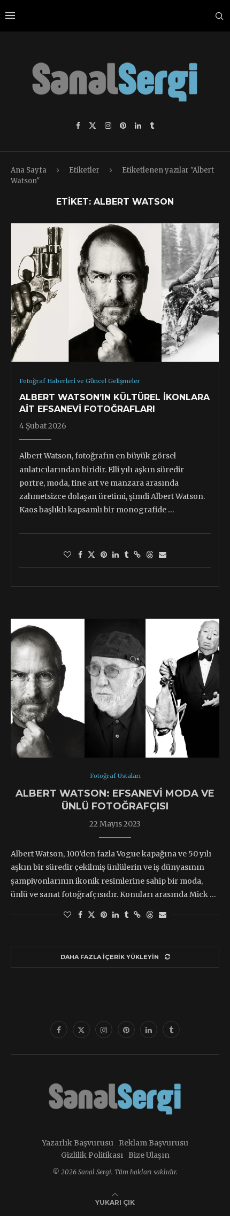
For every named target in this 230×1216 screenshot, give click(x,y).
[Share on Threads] (150, 554)
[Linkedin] (138, 125)
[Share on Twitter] (91, 554)
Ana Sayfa (29, 170)
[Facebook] (78, 125)
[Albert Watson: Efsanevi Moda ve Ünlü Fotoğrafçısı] (115, 688)
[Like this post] (67, 554)
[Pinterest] (123, 125)
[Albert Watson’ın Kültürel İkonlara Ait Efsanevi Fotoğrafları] (115, 292)
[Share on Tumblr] (126, 554)
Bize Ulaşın (149, 1155)
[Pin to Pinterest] (104, 554)
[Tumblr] (152, 125)
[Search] (219, 16)
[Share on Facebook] (80, 554)
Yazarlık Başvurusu (77, 1143)
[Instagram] (108, 125)
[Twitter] (92, 125)
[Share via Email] (162, 554)
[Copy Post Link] (137, 554)
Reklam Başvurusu (153, 1143)
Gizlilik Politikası (92, 1155)
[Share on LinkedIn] (115, 554)
